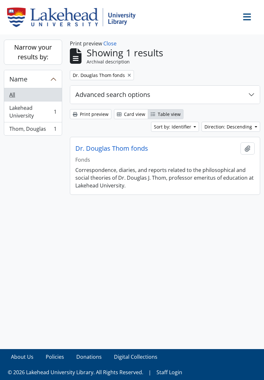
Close (110, 43)
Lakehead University (33, 111)
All (12, 94)
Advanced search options (112, 94)
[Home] (74, 17)
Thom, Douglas (33, 130)
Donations (89, 356)
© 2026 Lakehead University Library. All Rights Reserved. (75, 372)
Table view (168, 114)
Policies (55, 356)
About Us (22, 356)
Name (18, 79)
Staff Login (169, 372)
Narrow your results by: (33, 52)
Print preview (93, 114)
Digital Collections (135, 356)
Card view (134, 114)
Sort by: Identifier (173, 127)
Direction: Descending (228, 127)
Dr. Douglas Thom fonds (111, 148)
